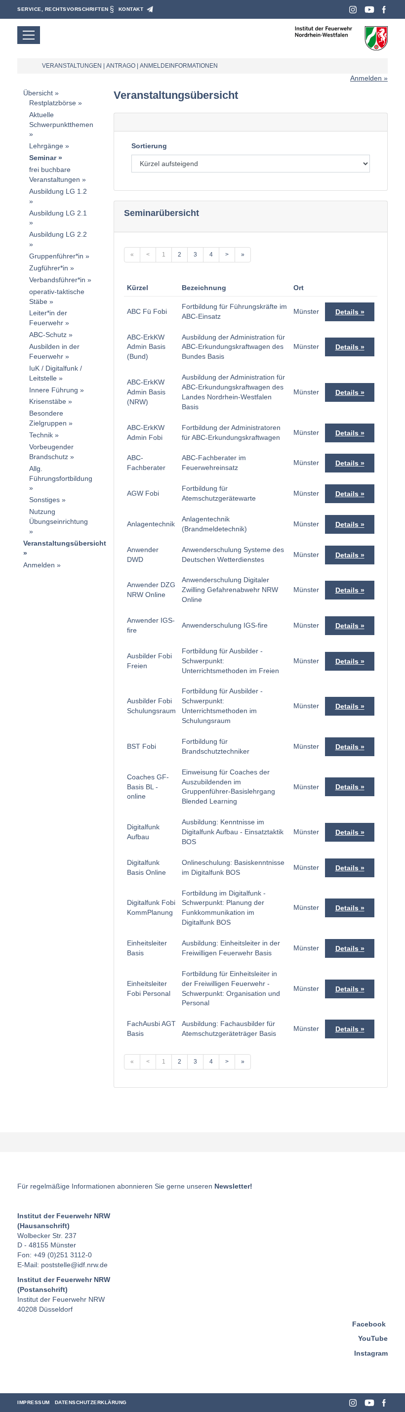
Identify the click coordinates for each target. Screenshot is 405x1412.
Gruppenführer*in (56, 256)
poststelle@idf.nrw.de (74, 1265)
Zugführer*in (48, 268)
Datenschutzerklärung (91, 1402)
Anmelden (366, 78)
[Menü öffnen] (28, 35)
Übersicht (38, 93)
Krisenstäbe (47, 401)
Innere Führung (53, 390)
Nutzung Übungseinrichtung (58, 516)
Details (347, 312)
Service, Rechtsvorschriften (63, 9)
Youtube (369, 9)
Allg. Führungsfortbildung (60, 473)
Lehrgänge (46, 146)
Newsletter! (233, 1186)
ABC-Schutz (48, 335)
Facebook (384, 9)
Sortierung (149, 146)
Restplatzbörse (52, 103)
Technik (41, 435)
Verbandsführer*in (57, 280)
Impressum (33, 1402)
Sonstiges (44, 500)
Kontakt (131, 9)
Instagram (353, 9)
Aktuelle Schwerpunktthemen (61, 119)
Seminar (42, 158)
